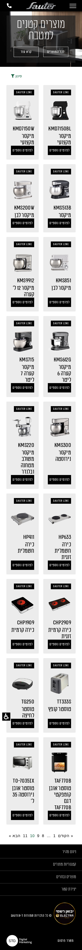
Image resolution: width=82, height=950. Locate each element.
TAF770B (62, 780)
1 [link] (54, 836)
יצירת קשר (69, 889)
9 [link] (38, 836)
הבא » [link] (14, 836)
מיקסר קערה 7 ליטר (27, 373)
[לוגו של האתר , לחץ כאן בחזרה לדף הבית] (41, 5)
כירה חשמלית (26, 547)
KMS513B (62, 207)
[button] (6, 717)
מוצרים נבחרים (66, 876)
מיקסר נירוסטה (63, 455)
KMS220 (26, 445)
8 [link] (43, 836)
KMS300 (62, 445)
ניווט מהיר (69, 851)
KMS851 (63, 280)
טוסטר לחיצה (28, 712)
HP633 (65, 537)
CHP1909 (25, 622)
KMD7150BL (59, 128)
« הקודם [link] (65, 836)
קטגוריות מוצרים (64, 864)
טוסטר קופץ (59, 709)
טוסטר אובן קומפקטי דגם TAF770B (60, 798)
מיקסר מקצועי (64, 139)
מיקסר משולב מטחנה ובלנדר (27, 462)
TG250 (27, 701)
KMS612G (62, 359)
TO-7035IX (23, 780)
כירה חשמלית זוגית (63, 551)
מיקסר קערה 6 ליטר (64, 373)
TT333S (64, 701)
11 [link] (25, 836)
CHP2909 (62, 622)
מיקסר (65, 215)
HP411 (28, 537)
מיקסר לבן (24, 215)
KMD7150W (23, 128)
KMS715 (26, 359)
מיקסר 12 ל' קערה (23, 291)
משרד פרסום (66, 941)
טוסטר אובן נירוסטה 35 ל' (23, 795)
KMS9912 (25, 280)
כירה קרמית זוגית (59, 633)
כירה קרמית (22, 630)
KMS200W (24, 207)
